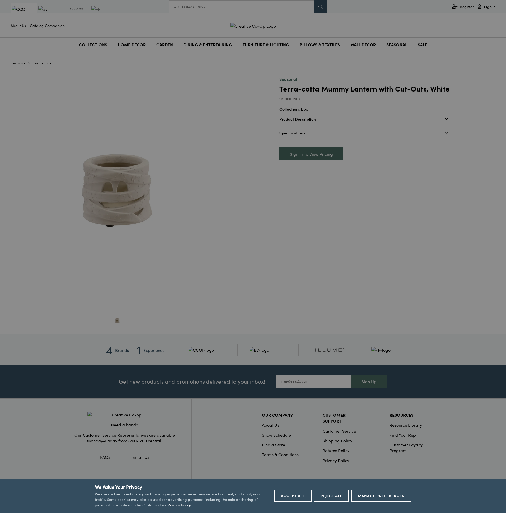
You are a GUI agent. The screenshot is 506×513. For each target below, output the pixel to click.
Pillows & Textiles (320, 44)
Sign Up (369, 381)
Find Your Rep (403, 435)
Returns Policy (336, 450)
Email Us (141, 457)
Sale (422, 44)
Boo (304, 109)
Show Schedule (276, 435)
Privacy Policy (336, 460)
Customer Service (339, 431)
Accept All (293, 495)
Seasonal (396, 44)
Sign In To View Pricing (311, 154)
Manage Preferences (381, 495)
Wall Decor (363, 44)
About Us (18, 25)
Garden (164, 44)
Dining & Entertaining (207, 44)
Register (467, 6)
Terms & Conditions (280, 454)
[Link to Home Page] (253, 25)
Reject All (331, 495)
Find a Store (273, 444)
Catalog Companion (47, 25)
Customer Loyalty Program (406, 447)
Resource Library (406, 425)
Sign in (489, 6)
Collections (93, 44)
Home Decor (132, 44)
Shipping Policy (337, 441)
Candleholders (43, 63)
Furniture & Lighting (265, 44)
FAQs (105, 457)
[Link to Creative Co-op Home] (125, 415)
